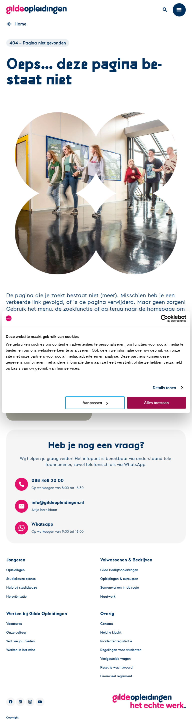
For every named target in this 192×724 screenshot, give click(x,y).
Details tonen (164, 388)
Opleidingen (15, 570)
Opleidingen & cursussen (119, 578)
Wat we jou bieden (20, 641)
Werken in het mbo (20, 650)
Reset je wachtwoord (116, 667)
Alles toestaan (156, 403)
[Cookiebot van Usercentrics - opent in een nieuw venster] (164, 318)
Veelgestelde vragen (115, 658)
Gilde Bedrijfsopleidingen (119, 570)
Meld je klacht (111, 632)
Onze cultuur (16, 632)
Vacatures (14, 623)
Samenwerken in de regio (119, 587)
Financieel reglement (116, 676)
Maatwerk (108, 596)
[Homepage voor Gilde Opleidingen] (36, 9)
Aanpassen (92, 403)
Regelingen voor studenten (121, 650)
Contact (106, 623)
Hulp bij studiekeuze (21, 587)
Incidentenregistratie (116, 641)
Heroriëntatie (16, 596)
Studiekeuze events (21, 578)
